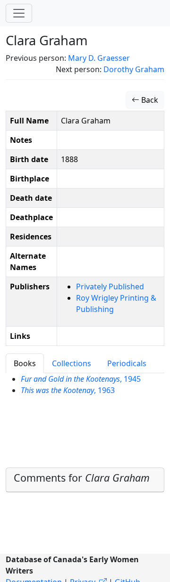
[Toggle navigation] (19, 13)
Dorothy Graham (133, 69)
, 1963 (68, 390)
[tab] (85, 480)
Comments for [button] (82, 477)
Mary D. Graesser (99, 58)
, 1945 (81, 379)
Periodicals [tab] (126, 363)
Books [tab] (25, 363)
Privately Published (110, 286)
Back (148, 100)
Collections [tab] (71, 363)
